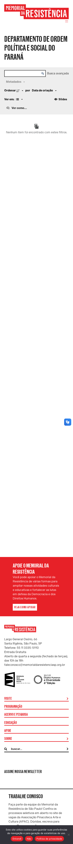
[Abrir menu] (66, 21)
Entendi (17, 838)
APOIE (7, 730)
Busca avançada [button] (58, 73)
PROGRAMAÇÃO (13, 706)
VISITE (8, 698)
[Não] (68, 834)
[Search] (67, 749)
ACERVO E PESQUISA (16, 714)
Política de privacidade (49, 838)
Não (29, 838)
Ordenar (10, 90)
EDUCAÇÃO (10, 722)
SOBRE (8, 738)
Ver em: (9, 99)
